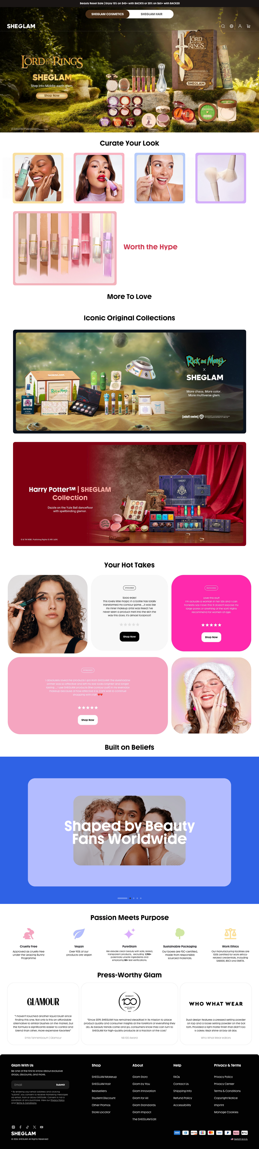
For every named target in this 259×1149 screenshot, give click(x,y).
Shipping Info (182, 1091)
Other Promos (101, 1105)
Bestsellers (99, 1091)
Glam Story (140, 1077)
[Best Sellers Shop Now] (65, 248)
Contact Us (181, 1084)
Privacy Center (224, 1084)
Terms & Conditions (26, 1103)
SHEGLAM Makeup (104, 1077)
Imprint (219, 1105)
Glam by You (141, 1084)
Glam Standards (144, 1105)
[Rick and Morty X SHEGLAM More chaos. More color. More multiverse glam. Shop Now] (129, 382)
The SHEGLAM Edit (144, 1119)
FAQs (176, 1077)
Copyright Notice (226, 1098)
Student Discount (103, 1098)
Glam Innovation (144, 1091)
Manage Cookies (226, 1112)
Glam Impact (141, 1112)
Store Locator (101, 1112)
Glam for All (140, 1098)
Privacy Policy (57, 1100)
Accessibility (182, 1105)
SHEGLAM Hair (101, 1084)
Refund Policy (182, 1098)
